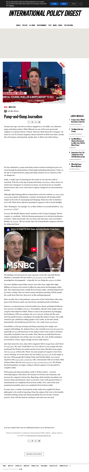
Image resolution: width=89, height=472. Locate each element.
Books (60, 25)
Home (4, 466)
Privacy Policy (64, 466)
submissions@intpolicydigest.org (39, 435)
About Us (10, 466)
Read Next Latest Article (34, 454)
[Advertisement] (44, 43)
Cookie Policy (53, 466)
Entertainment (41, 25)
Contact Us (18, 466)
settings (11, 6)
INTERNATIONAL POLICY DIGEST (44, 13)
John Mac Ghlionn (13, 111)
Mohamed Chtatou (76, 124)
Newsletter (35, 466)
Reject (64, 4)
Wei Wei (73, 147)
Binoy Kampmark (76, 159)
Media (55, 25)
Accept (54, 4)
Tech (49, 25)
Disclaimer (44, 466)
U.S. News (32, 25)
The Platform (68, 25)
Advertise (26, 466)
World (18, 25)
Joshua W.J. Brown (76, 134)
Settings (74, 4)
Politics (25, 25)
